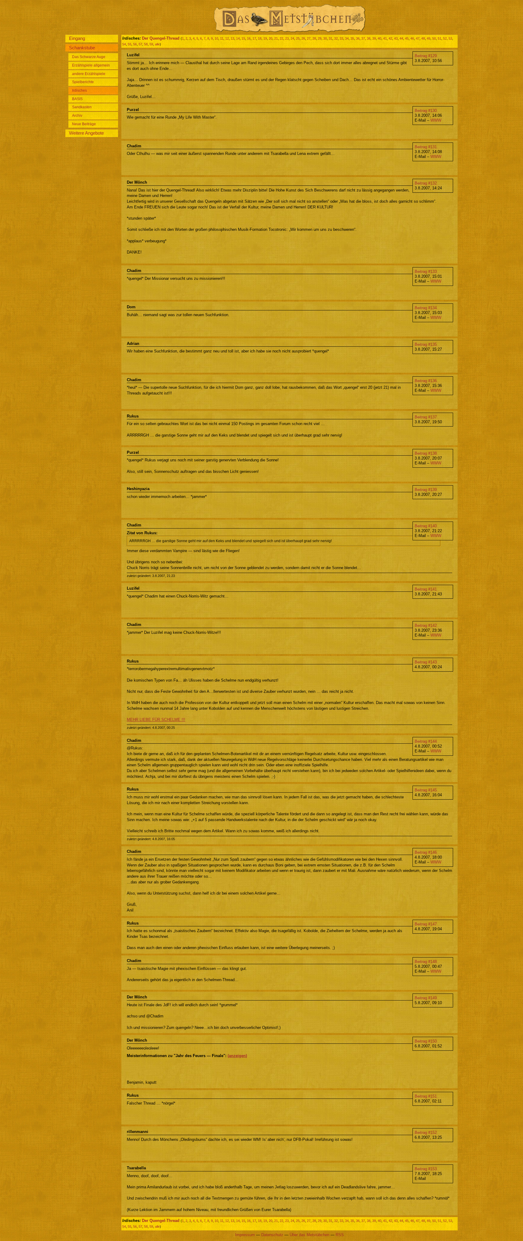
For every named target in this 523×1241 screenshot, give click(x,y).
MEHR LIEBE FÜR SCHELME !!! (156, 719)
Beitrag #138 (426, 453)
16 (249, 38)
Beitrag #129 (426, 56)
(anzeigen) (237, 1055)
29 (319, 38)
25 (298, 38)
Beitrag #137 (426, 417)
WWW (435, 120)
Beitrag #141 (426, 589)
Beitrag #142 (426, 625)
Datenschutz (272, 1235)
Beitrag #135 (426, 344)
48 (423, 38)
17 (254, 38)
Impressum (245, 1235)
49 (428, 38)
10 (216, 38)
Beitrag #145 (426, 790)
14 (238, 38)
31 (330, 38)
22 (281, 38)
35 (352, 38)
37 (363, 38)
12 (227, 38)
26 (303, 38)
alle (157, 44)
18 (260, 38)
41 (385, 38)
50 (434, 38)
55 (129, 44)
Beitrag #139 (426, 489)
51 (439, 38)
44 (401, 38)
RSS (340, 1235)
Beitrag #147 (426, 924)
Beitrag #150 (426, 1041)
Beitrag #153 (426, 1169)
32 (336, 38)
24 (292, 38)
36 (358, 38)
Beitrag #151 (426, 1096)
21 (276, 38)
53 (450, 38)
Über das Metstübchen (309, 1235)
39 (374, 38)
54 (124, 44)
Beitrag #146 (426, 852)
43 (396, 38)
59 (151, 44)
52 (445, 38)
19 (265, 38)
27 (309, 38)
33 (341, 38)
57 (140, 44)
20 (270, 38)
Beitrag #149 (426, 998)
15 (243, 38)
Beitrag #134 (426, 308)
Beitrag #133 (426, 271)
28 (314, 38)
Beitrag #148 (426, 961)
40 (379, 38)
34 (347, 38)
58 (146, 44)
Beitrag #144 (426, 741)
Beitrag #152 (426, 1132)
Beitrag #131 (426, 147)
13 (232, 38)
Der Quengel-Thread (160, 38)
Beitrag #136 (426, 380)
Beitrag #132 (426, 183)
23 (287, 38)
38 (368, 38)
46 (412, 38)
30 (325, 38)
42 (390, 38)
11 (221, 38)
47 (417, 38)
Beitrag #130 (426, 110)
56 (135, 44)
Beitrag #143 (426, 662)
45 (407, 38)
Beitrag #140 (426, 526)
